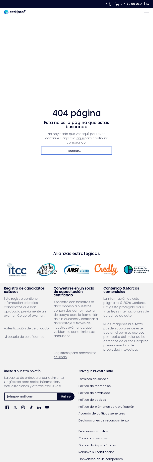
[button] (7, 407)
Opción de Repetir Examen (98, 445)
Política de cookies (92, 400)
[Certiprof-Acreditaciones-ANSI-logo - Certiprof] (76, 270)
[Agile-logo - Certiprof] (47, 270)
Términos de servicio (93, 379)
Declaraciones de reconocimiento (103, 420)
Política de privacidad (94, 393)
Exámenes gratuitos (93, 431)
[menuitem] (128, 4)
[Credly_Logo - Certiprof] (106, 269)
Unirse (66, 396)
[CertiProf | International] (15, 12)
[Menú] (146, 12)
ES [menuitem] (147, 3)
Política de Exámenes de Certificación (106, 406)
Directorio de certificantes (24, 336)
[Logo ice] (136, 270)
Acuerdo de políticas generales (101, 413)
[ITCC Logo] (17, 270)
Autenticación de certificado (26, 328)
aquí (80, 138)
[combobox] (76, 151)
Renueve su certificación (96, 452)
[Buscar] (108, 4)
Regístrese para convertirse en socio (75, 355)
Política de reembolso (94, 386)
